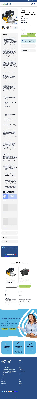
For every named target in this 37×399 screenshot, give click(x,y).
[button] (32, 4)
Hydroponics (21, 365)
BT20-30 (6, 175)
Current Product (11, 286)
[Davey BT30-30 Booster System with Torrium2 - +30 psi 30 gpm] (11, 272)
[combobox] (21, 4)
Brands (28, 0)
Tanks (20, 373)
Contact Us (31, 0)
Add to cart (31, 33)
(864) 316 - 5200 (19, 352)
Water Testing (21, 374)
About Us (20, 379)
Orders (2, 387)
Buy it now (28, 36)
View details (25, 286)
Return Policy (3, 381)
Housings (20, 363)
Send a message (12, 328)
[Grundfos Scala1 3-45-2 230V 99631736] (24, 272)
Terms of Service (3, 385)
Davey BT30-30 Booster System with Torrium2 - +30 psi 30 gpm (10, 281)
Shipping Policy (3, 383)
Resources (20, 383)
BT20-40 (6, 180)
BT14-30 (6, 167)
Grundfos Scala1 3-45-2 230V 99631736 (24, 280)
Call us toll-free (5, 328)
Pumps (20, 367)
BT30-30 (6, 186)
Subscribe (20, 385)
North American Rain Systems (8, 396)
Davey (22, 8)
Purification (21, 369)
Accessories (21, 362)
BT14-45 (6, 171)
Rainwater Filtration (22, 371)
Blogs (20, 381)
